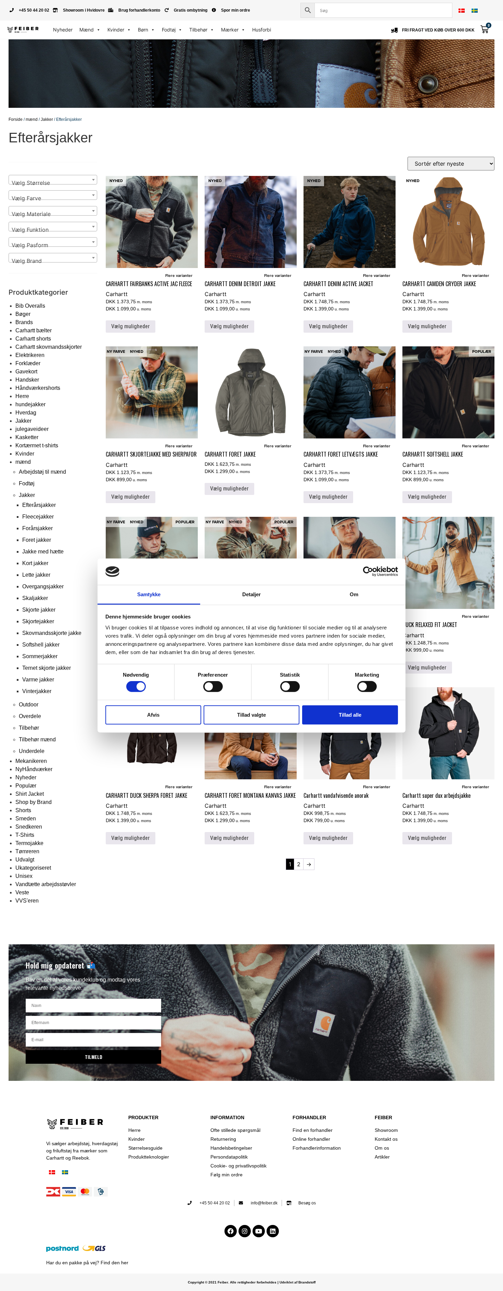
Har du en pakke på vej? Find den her (87, 1262)
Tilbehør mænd (37, 739)
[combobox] (53, 179)
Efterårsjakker (39, 505)
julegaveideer (32, 429)
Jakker (47, 119)
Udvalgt (24, 859)
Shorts (23, 810)
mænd (32, 119)
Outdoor (28, 704)
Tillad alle (350, 714)
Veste (22, 892)
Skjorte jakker (38, 610)
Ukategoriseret (33, 868)
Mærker (229, 30)
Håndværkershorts (37, 388)
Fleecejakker (38, 517)
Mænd (86, 30)
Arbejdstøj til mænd (42, 472)
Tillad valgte (251, 714)
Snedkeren (28, 827)
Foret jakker (36, 540)
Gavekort (26, 371)
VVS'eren (27, 901)
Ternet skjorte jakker (46, 668)
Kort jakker (35, 563)
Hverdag (25, 413)
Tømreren (27, 851)
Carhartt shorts (33, 339)
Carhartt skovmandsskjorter (48, 347)
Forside (16, 119)
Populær (25, 786)
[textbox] (53, 182)
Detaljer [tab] (251, 594)
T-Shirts (24, 835)
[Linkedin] (273, 1231)
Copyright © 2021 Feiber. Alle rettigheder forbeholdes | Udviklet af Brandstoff (251, 1282)
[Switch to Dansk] (461, 10)
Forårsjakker (37, 528)
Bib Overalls (30, 306)
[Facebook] (230, 1231)
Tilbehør (198, 30)
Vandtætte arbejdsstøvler (45, 884)
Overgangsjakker (43, 586)
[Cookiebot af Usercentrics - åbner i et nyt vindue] (368, 571)
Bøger (22, 314)
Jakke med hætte (43, 551)
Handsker (27, 380)
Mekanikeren (31, 761)
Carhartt (117, 294)
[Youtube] (259, 1231)
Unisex (24, 876)
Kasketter (26, 437)
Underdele (31, 751)
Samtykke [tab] (149, 594)
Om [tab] (354, 594)
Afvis (153, 714)
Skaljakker (35, 598)
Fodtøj (169, 30)
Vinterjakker (36, 691)
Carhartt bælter (33, 330)
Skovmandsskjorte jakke (51, 633)
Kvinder (115, 30)
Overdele (30, 716)
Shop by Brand (33, 802)
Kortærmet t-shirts (36, 445)
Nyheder (63, 30)
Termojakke (29, 843)
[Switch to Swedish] (474, 10)
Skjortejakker (38, 621)
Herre (22, 396)
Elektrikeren (29, 355)
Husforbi (261, 30)
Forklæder (27, 363)
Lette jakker (36, 575)
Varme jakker (38, 679)
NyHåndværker (33, 769)
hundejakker (30, 404)
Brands (24, 322)
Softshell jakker (41, 645)
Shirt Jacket (29, 794)
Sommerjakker (39, 656)
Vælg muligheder (130, 326)
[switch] (213, 686)
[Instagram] (244, 1231)
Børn (143, 30)
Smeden (25, 818)
